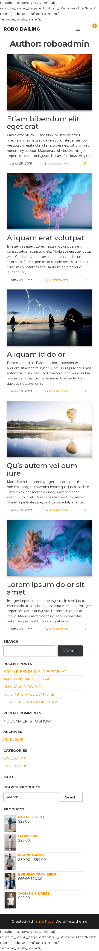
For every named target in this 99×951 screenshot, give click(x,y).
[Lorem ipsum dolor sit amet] (49, 547)
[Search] (88, 28)
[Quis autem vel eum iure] (49, 428)
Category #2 (15, 766)
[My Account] (83, 28)
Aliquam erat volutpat (45, 238)
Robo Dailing (21, 29)
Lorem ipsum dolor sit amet (45, 588)
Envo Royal (45, 921)
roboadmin (58, 163)
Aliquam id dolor (36, 354)
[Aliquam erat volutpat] (49, 201)
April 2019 (13, 739)
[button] (78, 29)
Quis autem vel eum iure (42, 469)
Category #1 (15, 758)
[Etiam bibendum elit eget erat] (49, 82)
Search (10, 641)
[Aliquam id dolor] (49, 317)
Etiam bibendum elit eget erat (43, 123)
